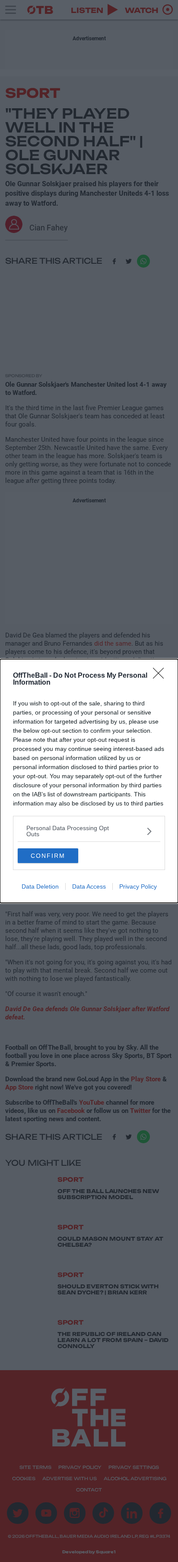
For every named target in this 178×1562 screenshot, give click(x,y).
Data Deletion (40, 886)
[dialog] (89, 781)
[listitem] (89, 831)
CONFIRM (48, 855)
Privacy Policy (138, 886)
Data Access (89, 886)
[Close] (161, 676)
